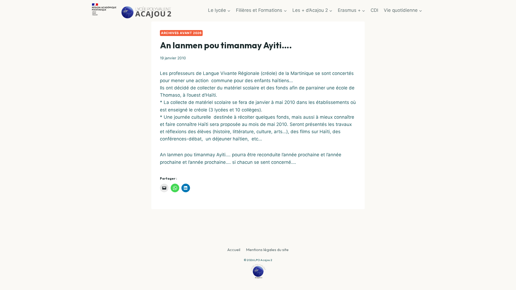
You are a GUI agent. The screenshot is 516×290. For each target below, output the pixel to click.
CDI (374, 10)
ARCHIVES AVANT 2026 (181, 33)
